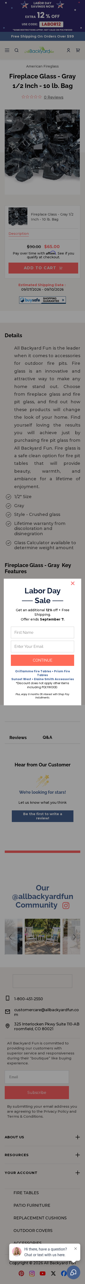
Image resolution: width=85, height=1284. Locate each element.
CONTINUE (42, 660)
